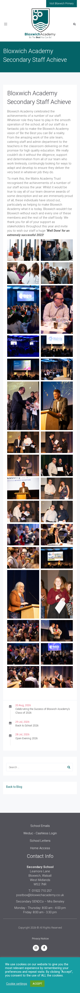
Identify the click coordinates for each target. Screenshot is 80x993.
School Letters (40, 841)
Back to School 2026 (26, 725)
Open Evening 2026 (26, 738)
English (23, 961)
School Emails (40, 826)
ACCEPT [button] (37, 989)
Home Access (40, 848)
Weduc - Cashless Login (40, 833)
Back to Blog (14, 786)
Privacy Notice (40, 938)
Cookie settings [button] (16, 990)
